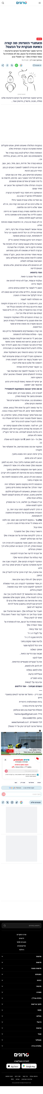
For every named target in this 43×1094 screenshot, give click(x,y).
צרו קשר (25, 1076)
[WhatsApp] (16, 65)
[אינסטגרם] (12, 802)
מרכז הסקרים (21, 934)
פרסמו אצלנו (34, 1076)
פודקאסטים (21, 946)
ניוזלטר (21, 949)
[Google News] (21, 802)
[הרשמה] (6, 771)
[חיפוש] (3, 3)
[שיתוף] (2, 65)
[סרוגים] (21, 1055)
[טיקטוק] (17, 802)
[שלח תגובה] (4, 794)
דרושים (21, 938)
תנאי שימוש (9, 1076)
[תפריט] (40, 3)
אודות (17, 1079)
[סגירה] (5, 759)
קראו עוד (10, 751)
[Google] (21, 65)
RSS (12, 1079)
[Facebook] (7, 65)
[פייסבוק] (3, 802)
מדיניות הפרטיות (27, 1079)
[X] (12, 65)
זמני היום (17, 1076)
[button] (40, 731)
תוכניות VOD (21, 942)
